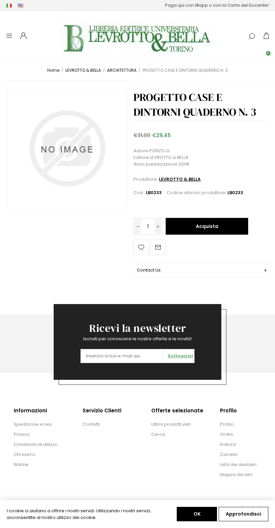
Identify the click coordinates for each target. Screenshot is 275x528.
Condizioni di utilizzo (36, 444)
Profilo (227, 424)
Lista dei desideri (238, 464)
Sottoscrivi (180, 356)
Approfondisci (243, 514)
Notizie (21, 464)
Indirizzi (228, 444)
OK (197, 514)
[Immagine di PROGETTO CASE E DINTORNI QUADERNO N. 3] (67, 148)
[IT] (9, 5)
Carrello (229, 454)
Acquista (207, 226)
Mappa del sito (236, 474)
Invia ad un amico (157, 247)
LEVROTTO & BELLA (180, 179)
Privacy (22, 434)
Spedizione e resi (33, 424)
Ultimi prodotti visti (170, 424)
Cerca (158, 434)
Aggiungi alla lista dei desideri (141, 247)
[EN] (20, 5)
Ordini (226, 434)
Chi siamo (25, 454)
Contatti (91, 424)
